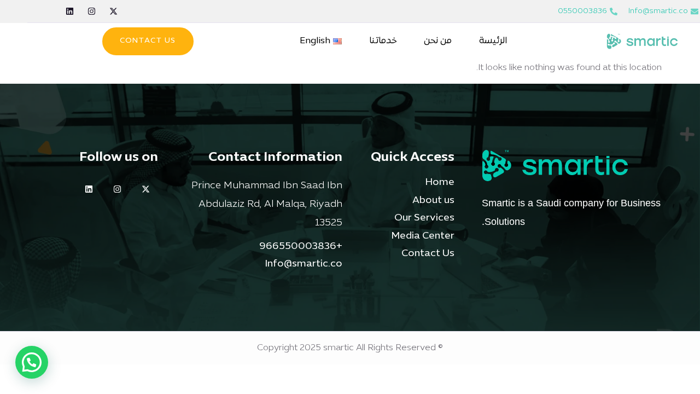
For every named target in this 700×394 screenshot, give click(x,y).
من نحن (438, 41)
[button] (31, 362)
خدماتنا (382, 41)
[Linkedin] (70, 11)
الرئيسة (493, 41)
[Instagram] (92, 11)
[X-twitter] (113, 11)
